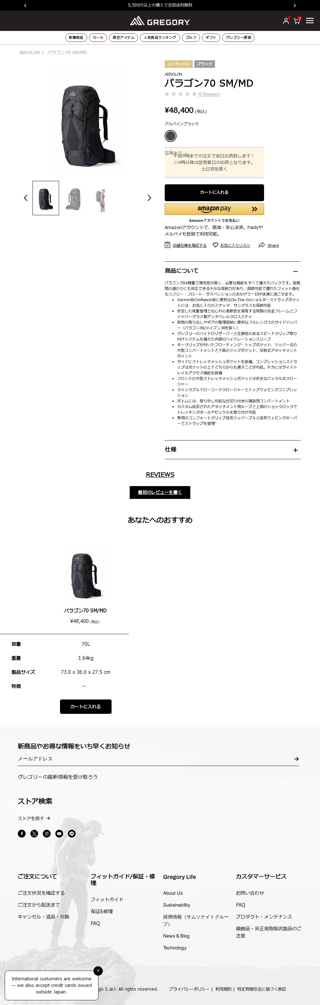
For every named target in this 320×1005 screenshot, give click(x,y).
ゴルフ (191, 37)
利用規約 (223, 989)
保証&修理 (102, 911)
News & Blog (176, 936)
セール (98, 37)
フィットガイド (107, 899)
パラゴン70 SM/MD (85, 610)
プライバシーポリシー (189, 989)
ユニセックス (179, 64)
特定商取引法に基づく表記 (261, 989)
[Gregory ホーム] (160, 20)
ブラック (204, 64)
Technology (175, 948)
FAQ (95, 923)
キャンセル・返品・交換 (43, 917)
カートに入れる (214, 192)
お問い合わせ (250, 893)
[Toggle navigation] (309, 20)
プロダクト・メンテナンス (264, 917)
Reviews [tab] (160, 475)
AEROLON (29, 52)
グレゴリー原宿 (238, 37)
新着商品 (76, 37)
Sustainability (176, 905)
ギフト (211, 37)
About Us (172, 893)
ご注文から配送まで (39, 905)
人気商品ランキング (160, 37)
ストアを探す (31, 818)
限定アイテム (123, 37)
